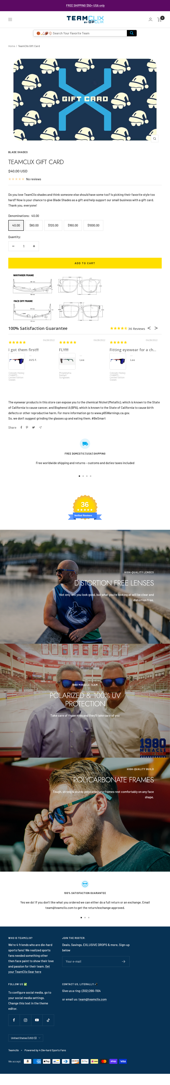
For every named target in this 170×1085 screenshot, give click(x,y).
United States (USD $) (23, 1038)
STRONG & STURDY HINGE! (32, 349)
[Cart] (159, 19)
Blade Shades (18, 152)
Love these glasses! (127, 349)
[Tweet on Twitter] (33, 427)
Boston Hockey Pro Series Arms (117, 374)
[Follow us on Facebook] (14, 1020)
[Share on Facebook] (21, 427)
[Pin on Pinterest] (27, 427)
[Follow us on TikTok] (48, 1020)
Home (11, 46)
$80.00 (34, 225)
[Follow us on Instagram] (25, 1020)
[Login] (150, 19)
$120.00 (53, 225)
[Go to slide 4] (90, 476)
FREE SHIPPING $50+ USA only (85, 5)
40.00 (16, 225)
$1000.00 (93, 225)
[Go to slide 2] (83, 476)
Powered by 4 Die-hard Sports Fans (45, 1050)
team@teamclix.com (93, 999)
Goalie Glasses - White (66, 374)
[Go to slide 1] (79, 476)
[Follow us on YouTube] (36, 1020)
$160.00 (73, 225)
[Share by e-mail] (40, 427)
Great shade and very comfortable (90, 349)
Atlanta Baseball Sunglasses (16, 374)
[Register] (123, 961)
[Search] (132, 33)
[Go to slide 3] (86, 476)
